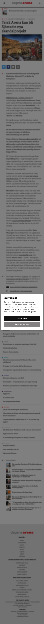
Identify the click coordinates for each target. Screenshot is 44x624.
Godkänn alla (22, 318)
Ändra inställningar (22, 324)
